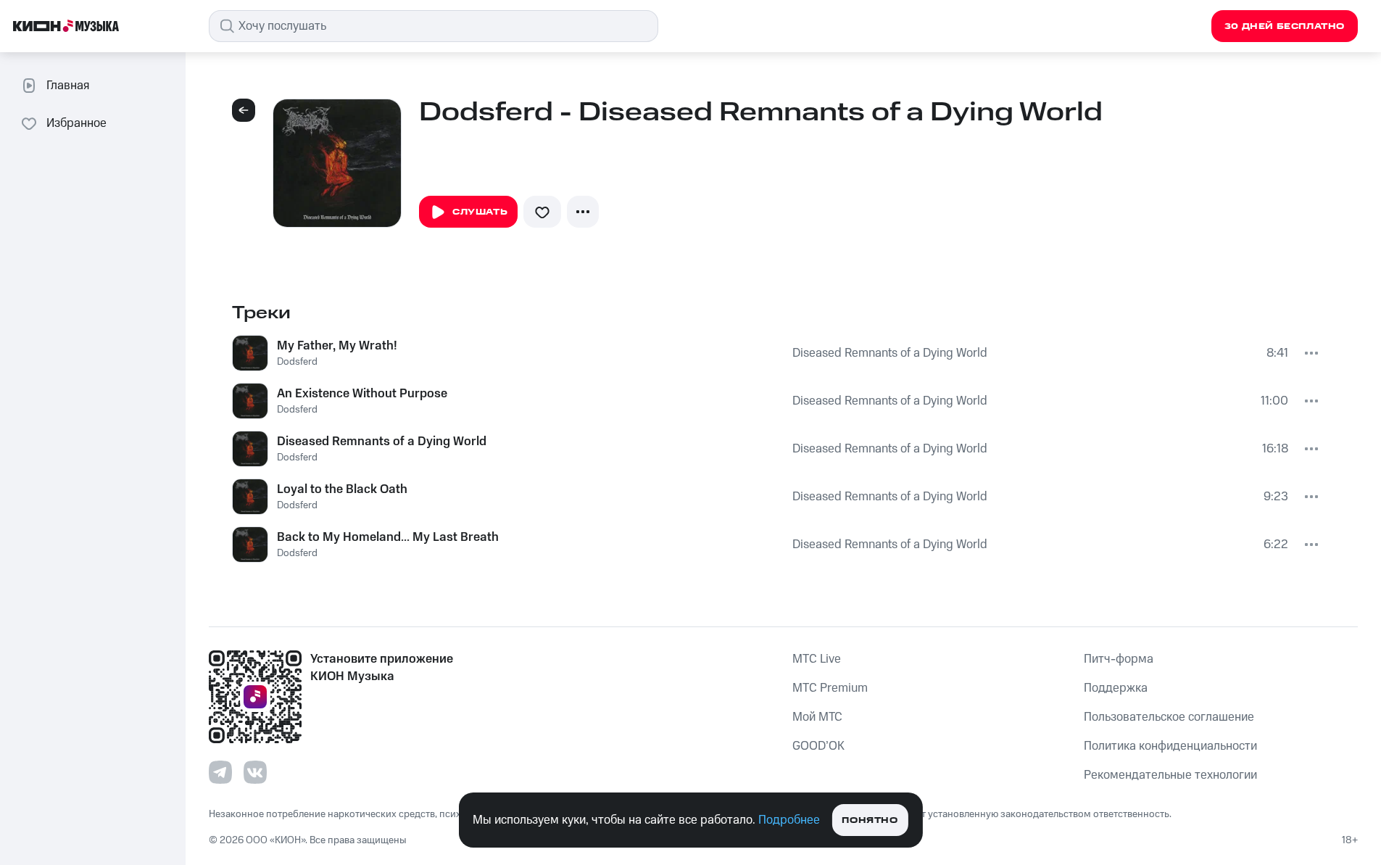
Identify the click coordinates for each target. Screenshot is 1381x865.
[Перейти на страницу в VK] (255, 772)
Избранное (76, 123)
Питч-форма (1118, 659)
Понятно (869, 820)
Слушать (479, 212)
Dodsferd (297, 362)
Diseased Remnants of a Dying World (889, 353)
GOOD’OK (818, 746)
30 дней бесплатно (1284, 26)
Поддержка (1116, 688)
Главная (67, 85)
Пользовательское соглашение (1169, 717)
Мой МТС (817, 717)
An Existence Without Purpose (362, 393)
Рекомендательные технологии (1170, 775)
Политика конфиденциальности (1170, 746)
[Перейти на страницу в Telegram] (220, 772)
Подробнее (789, 820)
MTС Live (816, 659)
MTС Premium (830, 688)
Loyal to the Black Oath (342, 489)
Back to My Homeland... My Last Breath (388, 537)
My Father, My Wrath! (337, 346)
